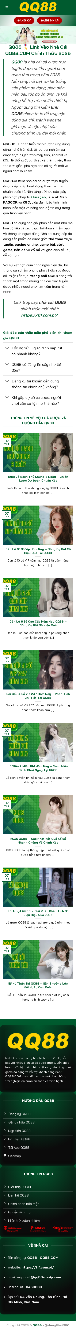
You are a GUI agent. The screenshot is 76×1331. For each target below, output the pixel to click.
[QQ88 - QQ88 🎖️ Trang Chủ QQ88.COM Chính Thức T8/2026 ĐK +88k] (38, 7)
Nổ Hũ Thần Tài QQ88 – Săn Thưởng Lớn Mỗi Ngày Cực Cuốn (38, 985)
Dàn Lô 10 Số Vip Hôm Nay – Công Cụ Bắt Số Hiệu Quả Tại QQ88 (38, 551)
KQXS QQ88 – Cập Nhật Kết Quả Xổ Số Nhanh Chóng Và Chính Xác (38, 840)
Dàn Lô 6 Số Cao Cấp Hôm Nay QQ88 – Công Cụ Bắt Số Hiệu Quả (38, 623)
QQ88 (16, 61)
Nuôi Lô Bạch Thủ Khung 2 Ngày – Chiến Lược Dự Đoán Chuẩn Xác (38, 478)
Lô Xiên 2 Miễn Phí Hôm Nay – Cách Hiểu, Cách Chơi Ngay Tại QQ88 (38, 768)
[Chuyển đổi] (7, 348)
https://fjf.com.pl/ (39, 315)
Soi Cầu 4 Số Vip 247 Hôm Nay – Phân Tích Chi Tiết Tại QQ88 (38, 695)
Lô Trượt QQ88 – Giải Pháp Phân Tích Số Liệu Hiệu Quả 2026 (38, 913)
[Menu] (7, 7)
